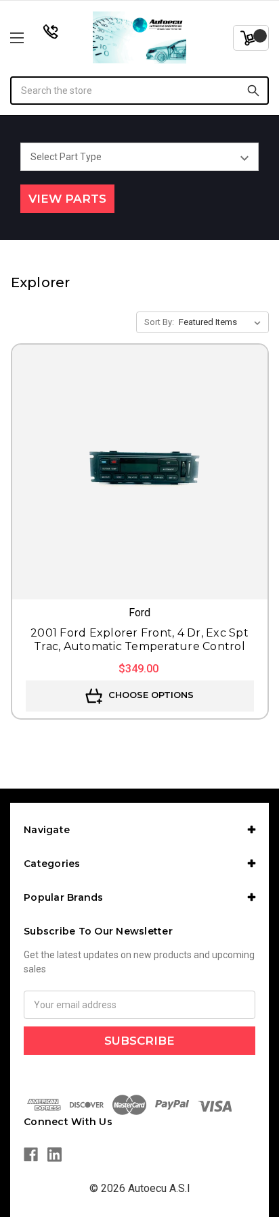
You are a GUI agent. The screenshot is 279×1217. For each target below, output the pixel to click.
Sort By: (159, 322)
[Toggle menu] (36, 37)
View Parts (67, 198)
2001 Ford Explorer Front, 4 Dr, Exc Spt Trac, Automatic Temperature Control (139, 639)
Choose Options (150, 695)
